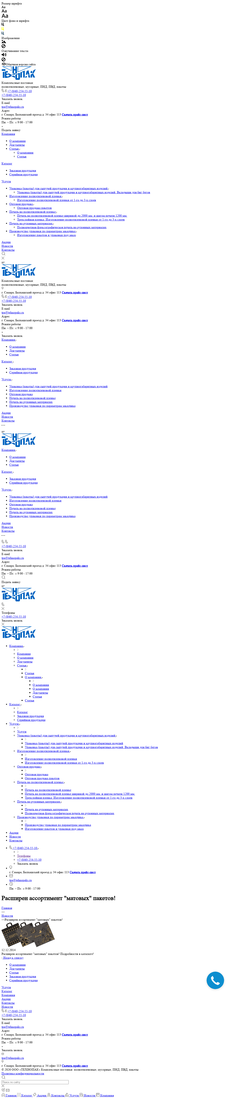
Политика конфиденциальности (23, 1073)
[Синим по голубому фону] (3, 34)
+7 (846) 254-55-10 (19, 91)
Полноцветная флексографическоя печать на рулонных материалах (61, 227)
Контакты (8, 250)
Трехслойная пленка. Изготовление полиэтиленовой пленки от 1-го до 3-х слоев (71, 219)
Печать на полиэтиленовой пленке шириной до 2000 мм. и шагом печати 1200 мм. (72, 215)
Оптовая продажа (21, 204)
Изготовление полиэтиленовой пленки (35, 196)
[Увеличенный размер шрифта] (5, 17)
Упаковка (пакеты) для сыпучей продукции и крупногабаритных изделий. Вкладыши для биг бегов (83, 192)
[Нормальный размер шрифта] (4, 11)
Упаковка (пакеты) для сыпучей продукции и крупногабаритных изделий (58, 188)
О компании (17, 141)
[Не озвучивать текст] (3, 60)
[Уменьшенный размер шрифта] (3, 7)
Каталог (7, 163)
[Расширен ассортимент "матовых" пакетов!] (28, 946)
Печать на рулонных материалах (31, 223)
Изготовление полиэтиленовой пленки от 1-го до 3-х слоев (56, 200)
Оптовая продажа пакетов (34, 208)
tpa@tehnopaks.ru (13, 107)
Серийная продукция (23, 174)
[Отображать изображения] (4, 42)
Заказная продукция (22, 170)
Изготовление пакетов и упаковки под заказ (46, 235)
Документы (17, 145)
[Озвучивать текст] (4, 55)
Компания (8, 134)
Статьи (14, 149)
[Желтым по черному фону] (3, 30)
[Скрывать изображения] (3, 47)
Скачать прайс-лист (75, 114)
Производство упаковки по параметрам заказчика (42, 231)
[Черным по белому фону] (3, 25)
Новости (7, 246)
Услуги (6, 181)
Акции (6, 242)
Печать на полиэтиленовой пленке (32, 212)
